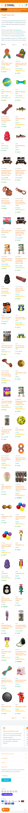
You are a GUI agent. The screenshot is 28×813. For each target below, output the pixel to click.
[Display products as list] (26, 44)
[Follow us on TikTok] (16, 791)
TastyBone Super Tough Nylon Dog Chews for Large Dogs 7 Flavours (20, 489)
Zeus (16, 315)
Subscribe (6, 780)
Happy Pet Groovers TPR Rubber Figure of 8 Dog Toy (20, 459)
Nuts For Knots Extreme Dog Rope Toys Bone (6, 120)
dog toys (3, 26)
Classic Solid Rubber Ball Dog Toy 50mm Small (6, 546)
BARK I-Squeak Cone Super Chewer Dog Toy (6, 488)
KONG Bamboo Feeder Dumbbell (6, 517)
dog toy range (10, 20)
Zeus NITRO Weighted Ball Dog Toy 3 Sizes (6, 402)
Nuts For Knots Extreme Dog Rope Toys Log (20, 290)
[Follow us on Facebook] (2, 791)
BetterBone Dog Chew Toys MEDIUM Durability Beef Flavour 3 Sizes (20, 261)
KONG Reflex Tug (19, 545)
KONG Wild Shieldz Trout (20, 146)
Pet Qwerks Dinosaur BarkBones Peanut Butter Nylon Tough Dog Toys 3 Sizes (6, 173)
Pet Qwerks (4, 168)
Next (24, 718)
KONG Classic (4, 145)
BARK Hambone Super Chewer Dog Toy (20, 681)
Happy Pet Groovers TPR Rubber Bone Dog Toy (6, 682)
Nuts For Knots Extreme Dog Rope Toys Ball (6, 459)
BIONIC (2, 315)
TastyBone (18, 484)
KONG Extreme (5, 288)
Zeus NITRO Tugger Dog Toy (6, 652)
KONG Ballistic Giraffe (20, 706)
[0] (25, 5)
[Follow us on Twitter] (5, 791)
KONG (2, 61)
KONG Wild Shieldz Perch (20, 119)
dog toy (19, 20)
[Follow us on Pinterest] (11, 791)
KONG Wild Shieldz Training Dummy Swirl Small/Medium (6, 627)
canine (21, 33)
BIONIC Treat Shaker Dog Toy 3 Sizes (6, 318)
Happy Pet (17, 61)
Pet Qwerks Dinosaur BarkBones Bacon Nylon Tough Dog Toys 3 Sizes (20, 233)
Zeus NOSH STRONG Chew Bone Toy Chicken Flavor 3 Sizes (6, 432)
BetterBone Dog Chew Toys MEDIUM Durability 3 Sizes (20, 403)
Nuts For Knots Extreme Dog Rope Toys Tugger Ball (6, 202)
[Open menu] (2, 5)
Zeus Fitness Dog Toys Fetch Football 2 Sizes (20, 319)
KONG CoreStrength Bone (20, 92)
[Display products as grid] (23, 44)
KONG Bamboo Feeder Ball (20, 373)
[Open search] (19, 5)
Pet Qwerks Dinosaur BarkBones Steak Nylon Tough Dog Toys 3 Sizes (20, 173)
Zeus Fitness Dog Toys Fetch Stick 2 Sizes (19, 347)
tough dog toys (18, 35)
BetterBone (4, 256)
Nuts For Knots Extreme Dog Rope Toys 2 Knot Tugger (6, 374)
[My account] (22, 5)
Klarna (2, 38)
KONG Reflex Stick (19, 573)
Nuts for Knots (5, 116)
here (8, 40)
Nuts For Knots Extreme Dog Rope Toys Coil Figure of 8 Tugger (20, 203)
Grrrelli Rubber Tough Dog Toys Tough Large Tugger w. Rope (20, 653)
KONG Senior (4, 573)
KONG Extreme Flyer (6, 706)
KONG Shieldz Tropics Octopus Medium (6, 64)
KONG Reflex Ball (19, 429)
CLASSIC (17, 514)
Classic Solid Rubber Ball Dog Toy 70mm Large (20, 518)
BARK (2, 484)
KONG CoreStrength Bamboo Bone (6, 231)
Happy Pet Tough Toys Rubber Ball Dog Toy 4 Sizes (21, 65)
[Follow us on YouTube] (13, 791)
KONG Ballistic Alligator (19, 599)
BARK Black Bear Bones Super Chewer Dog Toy (6, 600)
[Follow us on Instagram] (8, 791)
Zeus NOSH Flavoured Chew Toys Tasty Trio (6, 346)
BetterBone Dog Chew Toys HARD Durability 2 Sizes (6, 260)
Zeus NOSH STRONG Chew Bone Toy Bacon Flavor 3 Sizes (20, 627)
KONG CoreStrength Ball (6, 92)
